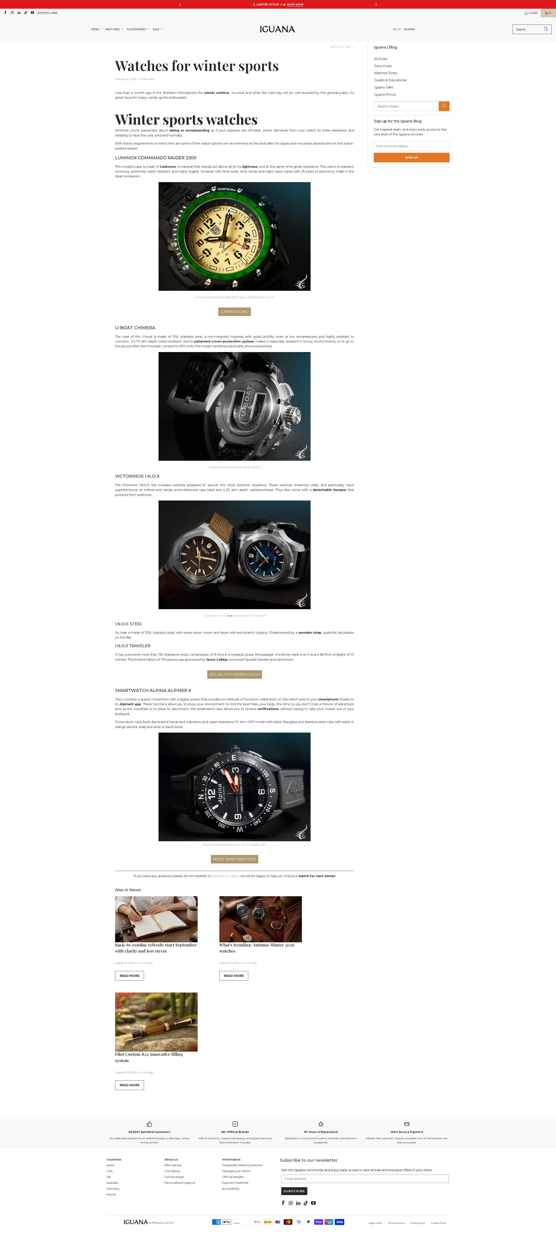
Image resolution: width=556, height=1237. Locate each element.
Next (348, 47)
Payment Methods (235, 1182)
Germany (112, 1188)
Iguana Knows (385, 94)
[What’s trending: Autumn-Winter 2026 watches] (260, 919)
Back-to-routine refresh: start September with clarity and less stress (156, 948)
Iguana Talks (383, 87)
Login (533, 13)
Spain (110, 1165)
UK (108, 1177)
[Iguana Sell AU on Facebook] (5, 13)
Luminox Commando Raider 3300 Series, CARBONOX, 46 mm (235, 297)
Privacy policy (417, 1223)
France (111, 1194)
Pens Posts (383, 66)
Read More (129, 976)
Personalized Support (179, 1182)
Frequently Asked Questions (242, 1165)
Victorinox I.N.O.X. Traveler (249, 615)
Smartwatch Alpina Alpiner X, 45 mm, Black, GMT (234, 844)
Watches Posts (385, 73)
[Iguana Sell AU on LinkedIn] (19, 13)
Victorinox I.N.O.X (215, 615)
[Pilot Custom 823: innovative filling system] (156, 1022)
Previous (335, 47)
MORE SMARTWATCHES (234, 859)
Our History (172, 1171)
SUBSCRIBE (294, 1191)
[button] (97, 29)
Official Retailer (233, 1177)
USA (109, 1171)
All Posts (380, 59)
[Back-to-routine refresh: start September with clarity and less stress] (156, 919)
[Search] (546, 29)
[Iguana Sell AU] (277, 29)
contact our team (225, 876)
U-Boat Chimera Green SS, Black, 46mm (234, 467)
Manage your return (236, 1171)
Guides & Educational (390, 80)
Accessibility (230, 1188)
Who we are (173, 1165)
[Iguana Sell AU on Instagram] (12, 13)
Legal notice (375, 1223)
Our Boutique (174, 1177)
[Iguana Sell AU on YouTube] (32, 13)
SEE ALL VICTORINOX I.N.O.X (234, 674)
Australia (112, 1182)
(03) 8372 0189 (47, 13)
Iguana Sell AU (165, 1222)
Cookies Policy (438, 1223)
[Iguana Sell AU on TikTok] (25, 13)
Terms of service (396, 1223)
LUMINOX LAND (234, 312)
